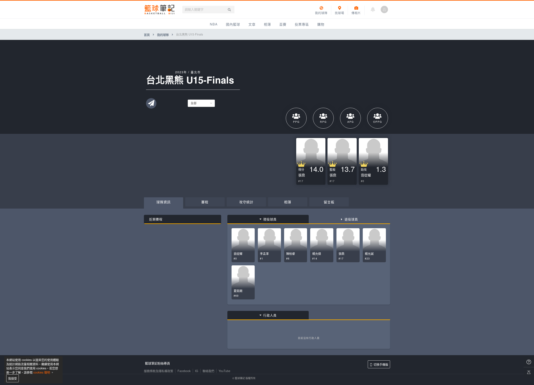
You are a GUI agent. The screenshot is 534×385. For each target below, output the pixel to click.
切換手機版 (381, 364)
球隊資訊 (163, 202)
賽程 (204, 202)
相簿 (267, 24)
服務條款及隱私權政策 (158, 371)
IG (196, 371)
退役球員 (351, 219)
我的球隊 (163, 35)
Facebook (184, 371)
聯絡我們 (208, 371)
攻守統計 (246, 202)
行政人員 (270, 315)
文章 (252, 24)
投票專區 (302, 24)
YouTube (224, 371)
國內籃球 (233, 24)
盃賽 (282, 24)
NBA (214, 24)
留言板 (329, 202)
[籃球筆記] (159, 9)
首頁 (147, 35)
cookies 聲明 (41, 372)
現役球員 (270, 219)
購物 (320, 24)
